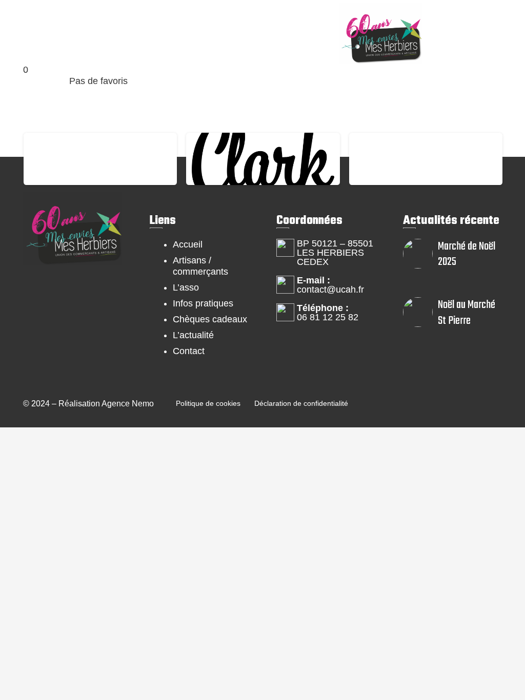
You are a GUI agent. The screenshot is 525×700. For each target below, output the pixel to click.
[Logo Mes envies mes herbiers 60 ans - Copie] (380, 33)
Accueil (188, 244)
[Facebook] (44, 295)
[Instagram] (85, 295)
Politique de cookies (208, 403)
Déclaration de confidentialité (301, 403)
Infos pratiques (203, 303)
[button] (29, 24)
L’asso (186, 287)
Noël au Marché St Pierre (466, 313)
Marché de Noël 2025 (466, 254)
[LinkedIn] (44, 337)
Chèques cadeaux (210, 319)
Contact (189, 351)
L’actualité (193, 335)
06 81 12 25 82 (327, 317)
